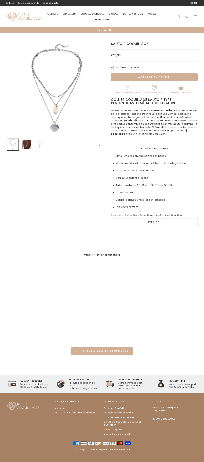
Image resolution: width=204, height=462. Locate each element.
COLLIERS (52, 13)
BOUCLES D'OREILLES (92, 13)
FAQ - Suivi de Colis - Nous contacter (75, 412)
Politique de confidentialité (118, 412)
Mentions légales (113, 429)
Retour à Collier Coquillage (104, 351)
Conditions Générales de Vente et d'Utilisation (122, 423)
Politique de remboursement (119, 417)
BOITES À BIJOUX (133, 13)
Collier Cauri (131, 215)
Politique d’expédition (115, 408)
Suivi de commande (28, 3)
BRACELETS (69, 13)
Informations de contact (117, 434)
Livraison (154, 222)
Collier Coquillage (149, 215)
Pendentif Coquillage (171, 215)
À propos (60, 408)
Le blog (10, 3)
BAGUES (113, 13)
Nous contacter (51, 3)
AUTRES (152, 13)
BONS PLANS (102, 19)
